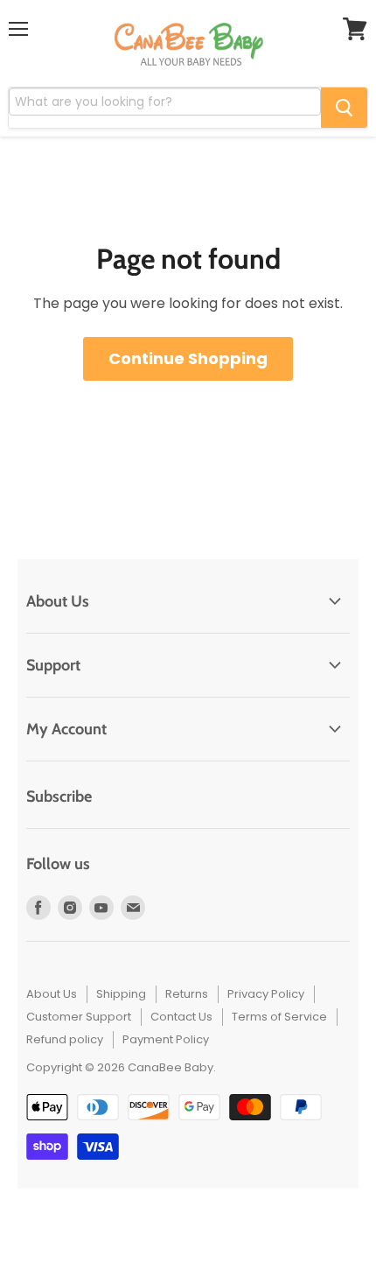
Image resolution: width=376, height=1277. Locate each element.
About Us (51, 994)
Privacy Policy (265, 994)
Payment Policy (165, 1039)
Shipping (121, 994)
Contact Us (181, 1016)
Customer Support (78, 1016)
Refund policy (64, 1039)
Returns (186, 994)
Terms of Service (279, 1016)
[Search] (344, 108)
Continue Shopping (188, 358)
